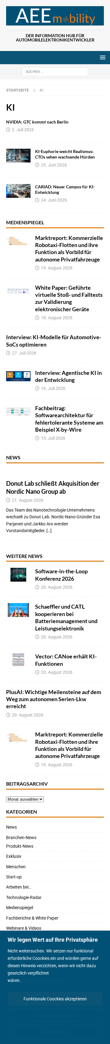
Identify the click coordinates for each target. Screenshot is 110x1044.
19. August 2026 (56, 267)
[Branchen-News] (18, 191)
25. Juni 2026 (54, 165)
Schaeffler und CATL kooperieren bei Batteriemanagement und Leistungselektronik (66, 617)
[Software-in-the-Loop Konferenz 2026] (18, 575)
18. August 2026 (56, 317)
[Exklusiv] (18, 156)
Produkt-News (19, 846)
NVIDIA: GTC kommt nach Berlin (37, 121)
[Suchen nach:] (55, 71)
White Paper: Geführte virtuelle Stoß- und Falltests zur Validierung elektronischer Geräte (69, 298)
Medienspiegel (25, 222)
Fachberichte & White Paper (32, 918)
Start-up (14, 876)
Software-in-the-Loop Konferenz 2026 (61, 575)
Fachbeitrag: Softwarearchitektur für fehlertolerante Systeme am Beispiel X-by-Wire (69, 419)
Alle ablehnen (55, 1032)
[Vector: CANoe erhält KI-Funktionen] (18, 660)
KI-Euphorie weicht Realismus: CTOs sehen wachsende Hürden (65, 154)
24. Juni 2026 (54, 200)
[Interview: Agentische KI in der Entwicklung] (18, 376)
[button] (101, 57)
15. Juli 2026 (53, 438)
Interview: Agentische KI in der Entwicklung (68, 376)
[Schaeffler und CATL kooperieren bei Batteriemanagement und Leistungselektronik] (18, 610)
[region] (55, 987)
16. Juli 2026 (53, 388)
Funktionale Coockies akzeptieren (55, 998)
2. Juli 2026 (23, 129)
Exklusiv (13, 856)
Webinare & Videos (23, 928)
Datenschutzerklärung (43, 980)
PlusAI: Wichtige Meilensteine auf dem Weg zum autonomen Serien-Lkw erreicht (53, 699)
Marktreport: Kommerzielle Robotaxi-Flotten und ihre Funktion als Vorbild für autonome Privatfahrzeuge (69, 248)
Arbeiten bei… (18, 887)
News (13, 457)
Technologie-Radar (24, 897)
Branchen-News (21, 837)
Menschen (16, 866)
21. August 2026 (27, 500)
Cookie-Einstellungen (55, 1015)
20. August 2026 (56, 587)
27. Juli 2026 (24, 353)
